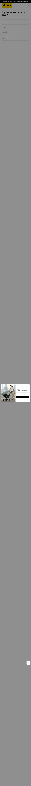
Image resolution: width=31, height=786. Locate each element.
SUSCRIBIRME (22, 397)
